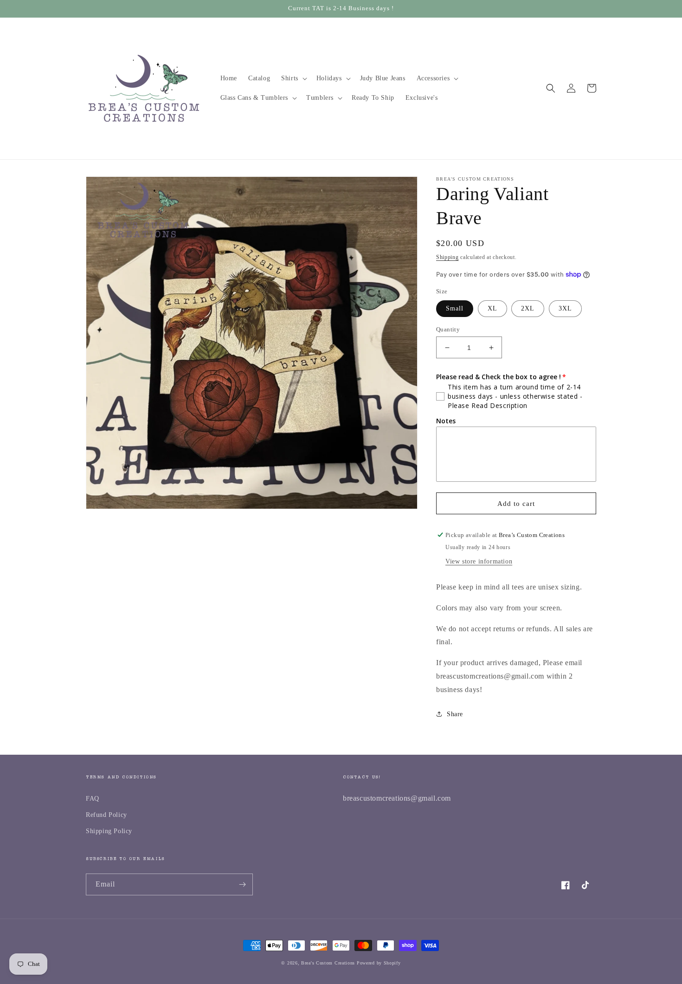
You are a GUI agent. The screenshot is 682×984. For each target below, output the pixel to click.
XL (492, 308)
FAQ (92, 798)
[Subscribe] (242, 884)
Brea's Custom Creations (328, 962)
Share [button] (455, 714)
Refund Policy (106, 814)
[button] (293, 78)
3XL (565, 308)
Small (454, 308)
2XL (527, 308)
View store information (478, 561)
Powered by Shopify (379, 962)
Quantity (448, 329)
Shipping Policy (109, 831)
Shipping (447, 257)
